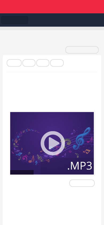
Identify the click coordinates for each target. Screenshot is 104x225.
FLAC (14, 63)
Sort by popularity (82, 50)
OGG (57, 63)
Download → (82, 183)
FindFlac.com (52, 6)
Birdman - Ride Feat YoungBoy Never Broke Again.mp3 (44, 93)
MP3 (29, 63)
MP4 (42, 63)
